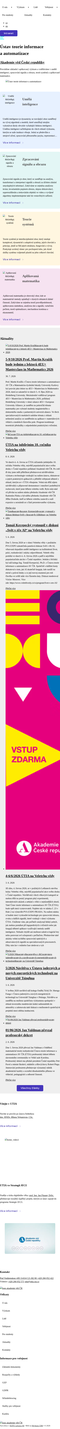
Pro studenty (7, 15)
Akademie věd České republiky (22, 62)
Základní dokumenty (11, 1367)
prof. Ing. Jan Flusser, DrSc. (41, 1195)
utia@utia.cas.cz (32, 1281)
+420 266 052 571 (16, 1281)
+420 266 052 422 (45, 1278)
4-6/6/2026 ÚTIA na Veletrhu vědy (30, 876)
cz (7, 23)
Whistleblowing (9, 1398)
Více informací (11, 142)
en (7, 26)
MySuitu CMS (37, 1426)
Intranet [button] (9, 33)
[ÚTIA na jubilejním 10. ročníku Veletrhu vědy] (33, 438)
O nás (4, 7)
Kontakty (47, 15)
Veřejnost (6, 1326)
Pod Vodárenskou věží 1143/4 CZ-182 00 (18, 1278)
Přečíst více (11, 431)
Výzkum (20, 7)
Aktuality (28, 15)
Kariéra (5, 1414)
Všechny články (30, 1088)
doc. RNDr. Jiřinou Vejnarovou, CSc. (16, 1117)
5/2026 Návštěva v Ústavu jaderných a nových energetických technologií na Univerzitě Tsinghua (33, 973)
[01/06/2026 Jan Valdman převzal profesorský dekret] (33, 1023)
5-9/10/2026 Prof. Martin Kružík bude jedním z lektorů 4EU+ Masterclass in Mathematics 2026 (29, 364)
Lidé (36, 7)
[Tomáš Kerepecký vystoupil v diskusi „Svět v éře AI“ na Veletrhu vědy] (33, 518)
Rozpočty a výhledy (11, 1375)
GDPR (5, 1390)
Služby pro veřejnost (11, 1406)
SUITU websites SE (17, 1426)
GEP (4, 1382)
